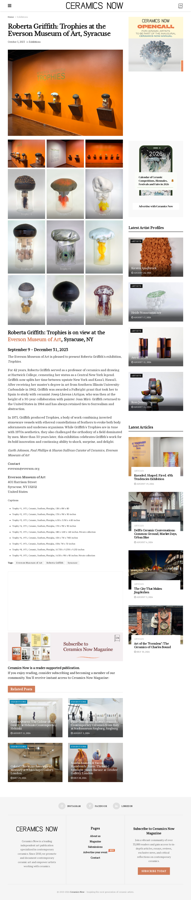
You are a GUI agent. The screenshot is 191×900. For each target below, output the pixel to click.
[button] (72, 423)
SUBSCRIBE (71, 479)
